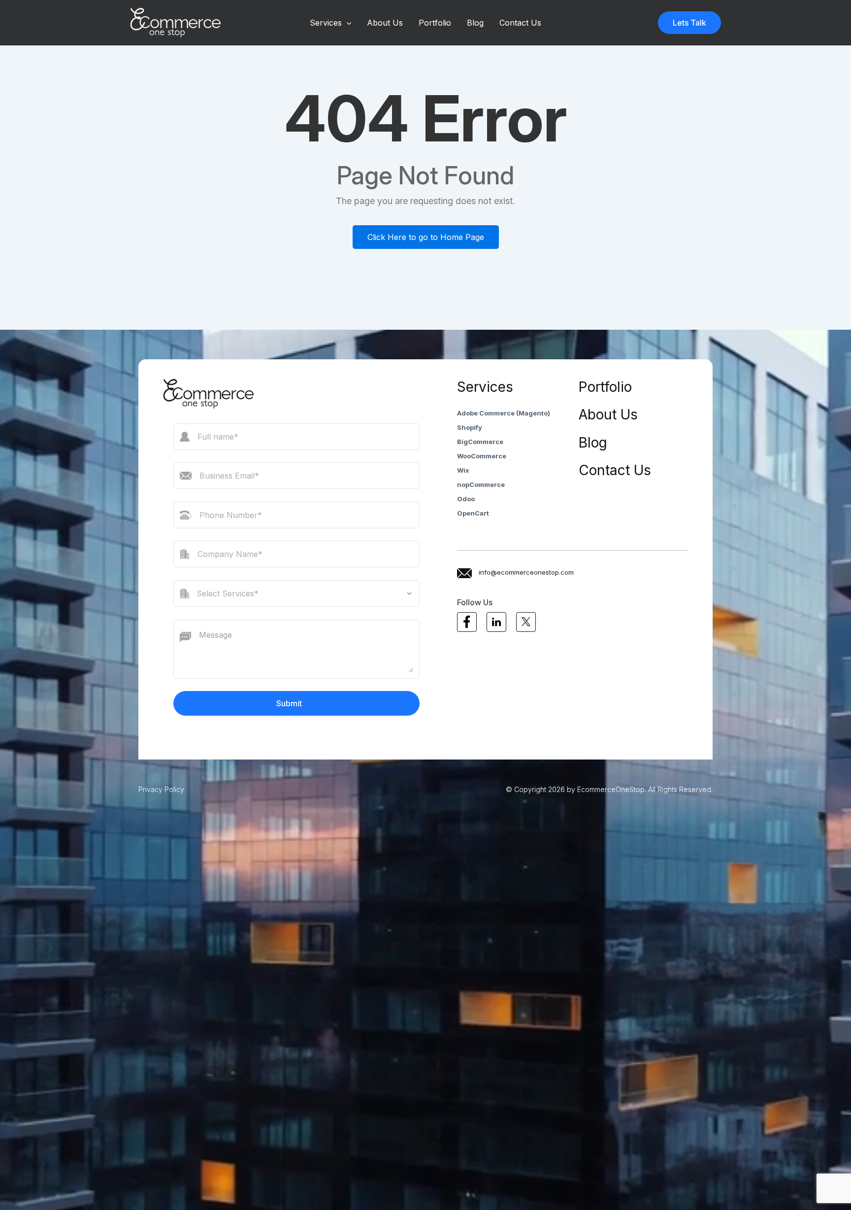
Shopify (469, 427)
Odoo (466, 499)
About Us (385, 23)
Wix (463, 470)
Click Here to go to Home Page (425, 237)
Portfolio (435, 23)
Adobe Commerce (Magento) (503, 413)
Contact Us (520, 23)
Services (326, 23)
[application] (347, 22)
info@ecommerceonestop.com (526, 572)
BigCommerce (480, 442)
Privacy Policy (161, 789)
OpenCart (473, 513)
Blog (475, 23)
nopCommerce (481, 484)
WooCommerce (481, 456)
